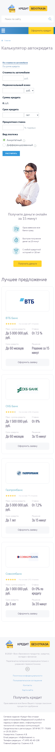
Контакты (27, 685)
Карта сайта (27, 690)
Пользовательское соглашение (27, 680)
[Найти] (50, 19)
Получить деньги (27, 263)
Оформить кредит (41, 30)
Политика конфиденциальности (27, 675)
